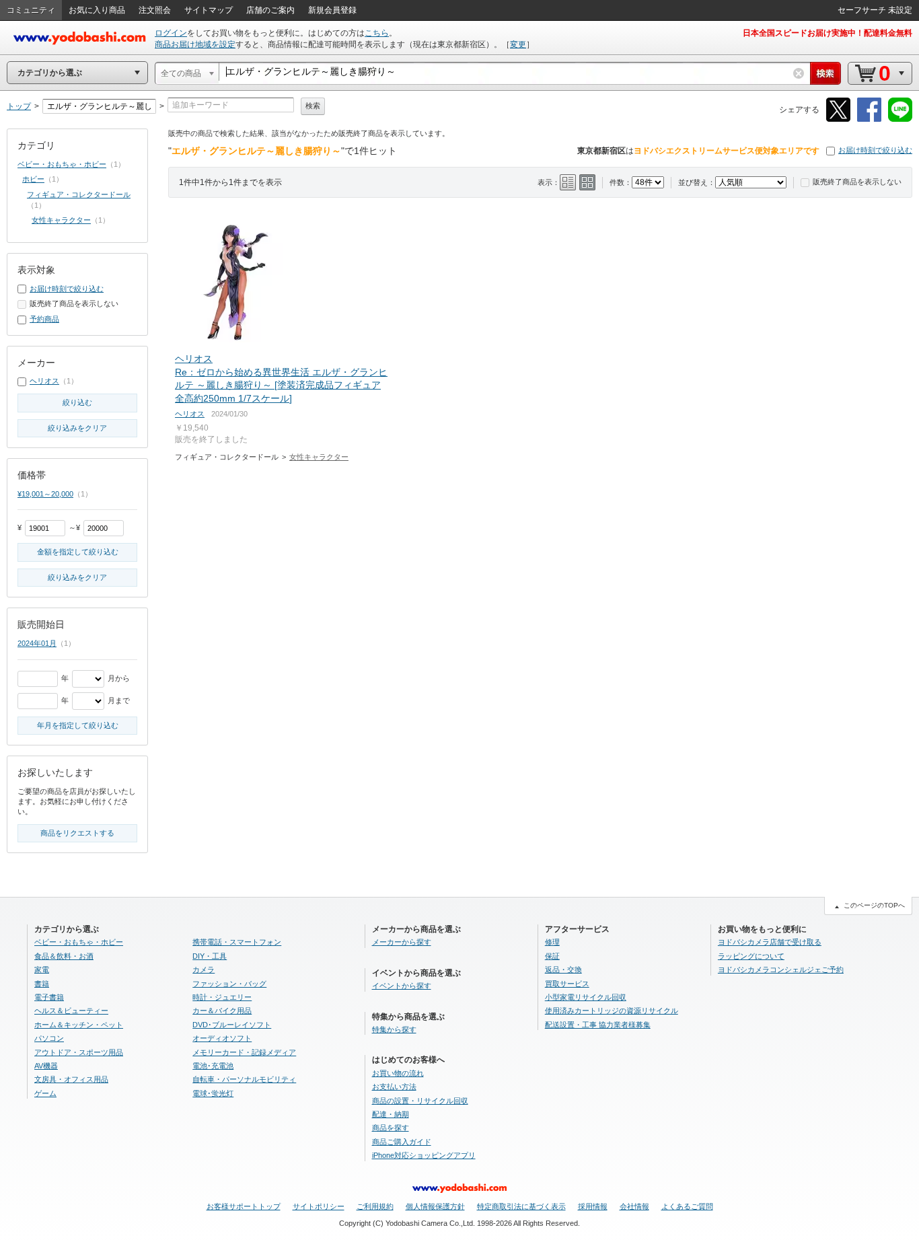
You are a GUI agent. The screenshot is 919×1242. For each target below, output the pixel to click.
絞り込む (77, 402)
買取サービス (567, 984)
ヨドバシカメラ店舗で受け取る (769, 942)
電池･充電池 (212, 1066)
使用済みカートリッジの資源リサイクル (611, 1011)
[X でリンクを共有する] (838, 119)
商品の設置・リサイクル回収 (420, 1101)
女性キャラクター (318, 457)
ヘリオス (190, 414)
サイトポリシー (318, 1206)
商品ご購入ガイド (401, 1142)
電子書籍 (49, 997)
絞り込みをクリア (77, 428)
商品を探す (390, 1128)
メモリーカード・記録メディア (244, 1052)
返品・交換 (563, 969)
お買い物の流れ (398, 1073)
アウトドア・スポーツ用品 (78, 1052)
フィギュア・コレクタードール (79, 194)
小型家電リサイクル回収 (585, 997)
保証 (552, 956)
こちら (377, 33)
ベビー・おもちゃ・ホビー (61, 164)
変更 (518, 44)
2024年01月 (37, 643)
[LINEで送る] (900, 119)
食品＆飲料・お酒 (64, 956)
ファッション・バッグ (229, 984)
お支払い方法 (394, 1087)
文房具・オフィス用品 (71, 1079)
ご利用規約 (375, 1206)
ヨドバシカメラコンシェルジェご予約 (781, 969)
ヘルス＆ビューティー (71, 1011)
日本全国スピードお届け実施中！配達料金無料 (827, 33)
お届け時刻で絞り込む (875, 150)
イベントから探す (401, 986)
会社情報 (634, 1206)
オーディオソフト (222, 1038)
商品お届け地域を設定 (195, 44)
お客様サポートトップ (244, 1206)
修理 (552, 942)
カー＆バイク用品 (222, 1011)
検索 (312, 106)
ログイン (171, 33)
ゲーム (45, 1093)
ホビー (33, 179)
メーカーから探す (401, 942)
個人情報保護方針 (435, 1206)
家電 (41, 969)
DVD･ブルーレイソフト (231, 1025)
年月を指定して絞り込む (77, 725)
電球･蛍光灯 (212, 1093)
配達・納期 (390, 1114)
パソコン (49, 1038)
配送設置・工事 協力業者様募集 (598, 1025)
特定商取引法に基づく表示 (521, 1206)
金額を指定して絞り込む (77, 552)
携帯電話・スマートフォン (236, 942)
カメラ (203, 969)
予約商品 (44, 319)
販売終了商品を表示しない (857, 182)
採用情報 (593, 1206)
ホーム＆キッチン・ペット (78, 1025)
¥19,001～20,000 (45, 494)
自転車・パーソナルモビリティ (244, 1079)
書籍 (41, 984)
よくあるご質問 (687, 1206)
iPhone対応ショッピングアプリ (424, 1155)
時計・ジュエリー (222, 997)
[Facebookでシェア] (869, 119)
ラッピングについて (751, 956)
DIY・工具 (209, 956)
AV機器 (46, 1066)
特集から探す (394, 1029)
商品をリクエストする (77, 833)
